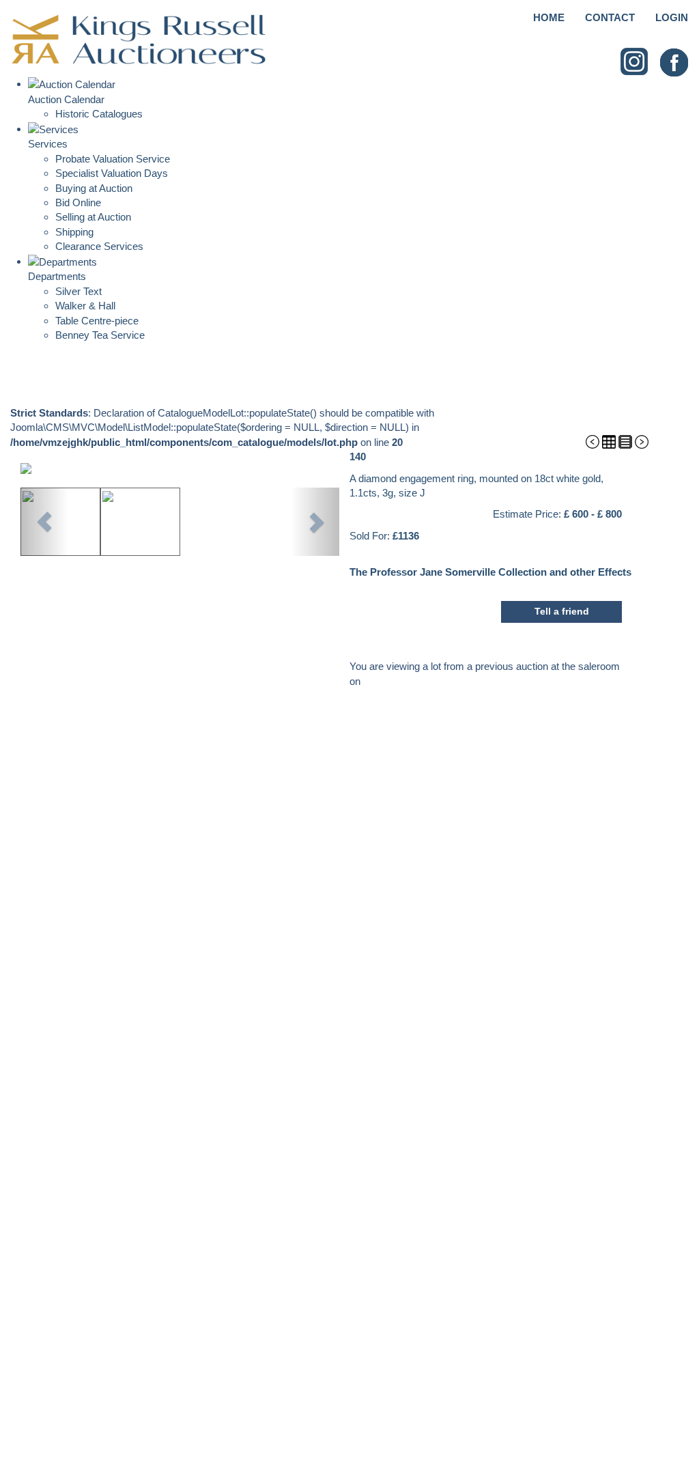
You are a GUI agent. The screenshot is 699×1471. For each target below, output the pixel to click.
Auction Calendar (66, 99)
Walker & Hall (85, 305)
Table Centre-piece (97, 320)
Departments (57, 276)
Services (48, 144)
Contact (610, 17)
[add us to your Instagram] (634, 62)
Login (671, 17)
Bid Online (78, 202)
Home (549, 17)
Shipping (74, 232)
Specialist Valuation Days (111, 173)
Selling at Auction (93, 217)
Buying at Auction (93, 188)
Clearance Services (99, 246)
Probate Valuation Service (112, 159)
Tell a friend (561, 611)
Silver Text (78, 291)
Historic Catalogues (99, 114)
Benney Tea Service (100, 335)
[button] (44, 522)
